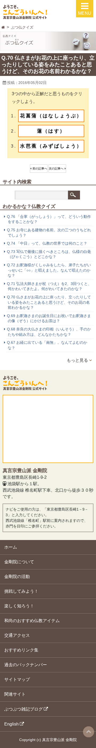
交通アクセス (17, 635)
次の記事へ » (57, 168)
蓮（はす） (51, 131)
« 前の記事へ (38, 168)
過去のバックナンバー (25, 664)
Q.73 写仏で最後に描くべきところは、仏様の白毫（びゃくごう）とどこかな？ (49, 254)
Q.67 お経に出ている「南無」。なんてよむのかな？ (47, 345)
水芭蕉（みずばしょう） (51, 146)
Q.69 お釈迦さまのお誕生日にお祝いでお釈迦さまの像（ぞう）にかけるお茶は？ (49, 318)
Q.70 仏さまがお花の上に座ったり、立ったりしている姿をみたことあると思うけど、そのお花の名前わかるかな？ (49, 302)
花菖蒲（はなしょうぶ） (51, 115)
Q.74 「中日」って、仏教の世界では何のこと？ (47, 243)
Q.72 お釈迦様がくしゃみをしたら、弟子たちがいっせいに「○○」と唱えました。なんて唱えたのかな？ (49, 270)
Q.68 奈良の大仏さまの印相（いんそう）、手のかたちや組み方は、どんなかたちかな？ (49, 332)
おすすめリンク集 (21, 650)
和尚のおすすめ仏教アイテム (32, 620)
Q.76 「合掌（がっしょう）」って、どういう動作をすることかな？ (49, 219)
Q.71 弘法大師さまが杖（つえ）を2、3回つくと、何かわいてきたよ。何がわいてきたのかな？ (49, 286)
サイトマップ (17, 679)
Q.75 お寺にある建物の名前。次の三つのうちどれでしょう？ (49, 232)
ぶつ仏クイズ (22, 27)
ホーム (10, 547)
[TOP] (3, 27)
